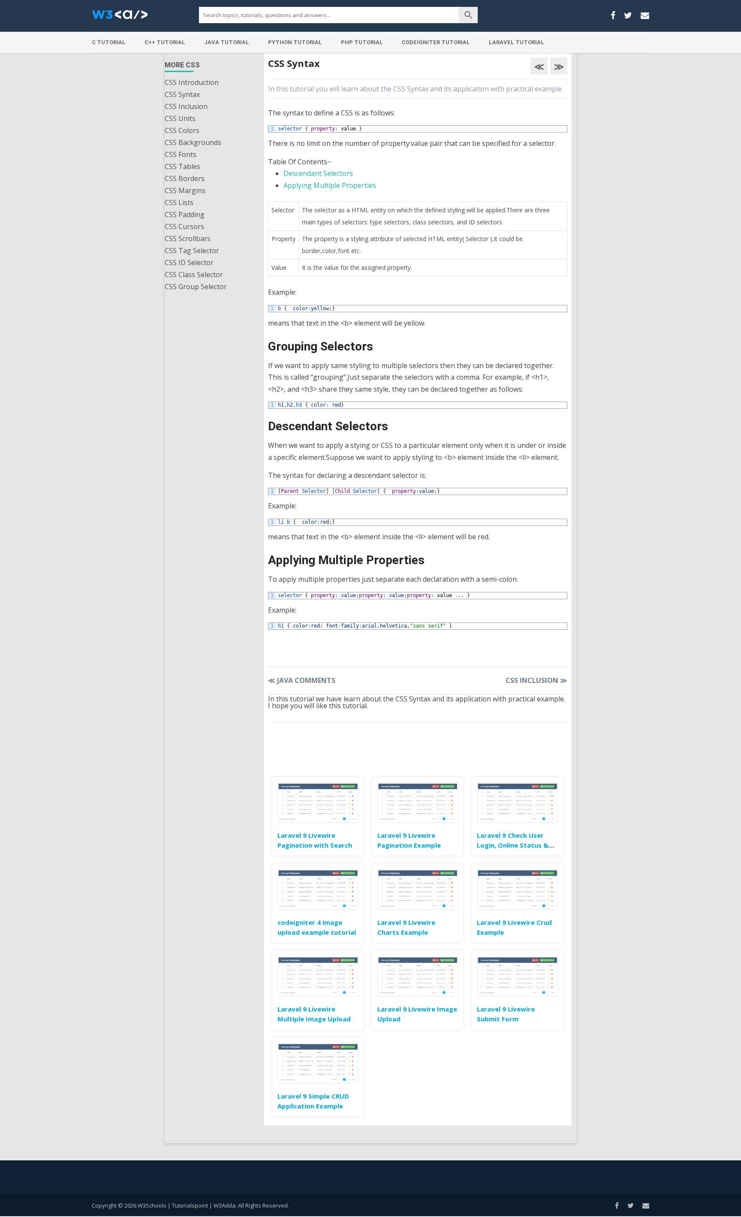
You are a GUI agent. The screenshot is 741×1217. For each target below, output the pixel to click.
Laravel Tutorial (516, 42)
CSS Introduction (192, 82)
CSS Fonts (180, 154)
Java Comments (301, 680)
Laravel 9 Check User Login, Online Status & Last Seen (512, 845)
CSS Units (180, 118)
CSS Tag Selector (192, 250)
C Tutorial (109, 42)
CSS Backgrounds (193, 142)
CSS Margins (185, 190)
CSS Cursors (184, 226)
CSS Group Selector (196, 286)
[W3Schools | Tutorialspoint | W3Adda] (120, 17)
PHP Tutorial (362, 42)
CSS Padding (185, 214)
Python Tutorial (295, 42)
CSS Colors (182, 130)
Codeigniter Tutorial (436, 42)
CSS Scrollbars (188, 238)
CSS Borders (185, 178)
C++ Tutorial (165, 42)
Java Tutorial (226, 42)
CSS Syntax (182, 94)
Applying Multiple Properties (329, 185)
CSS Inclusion (186, 106)
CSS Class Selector (194, 274)
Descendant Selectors (318, 173)
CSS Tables (182, 166)
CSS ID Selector (189, 262)
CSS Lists (179, 202)
